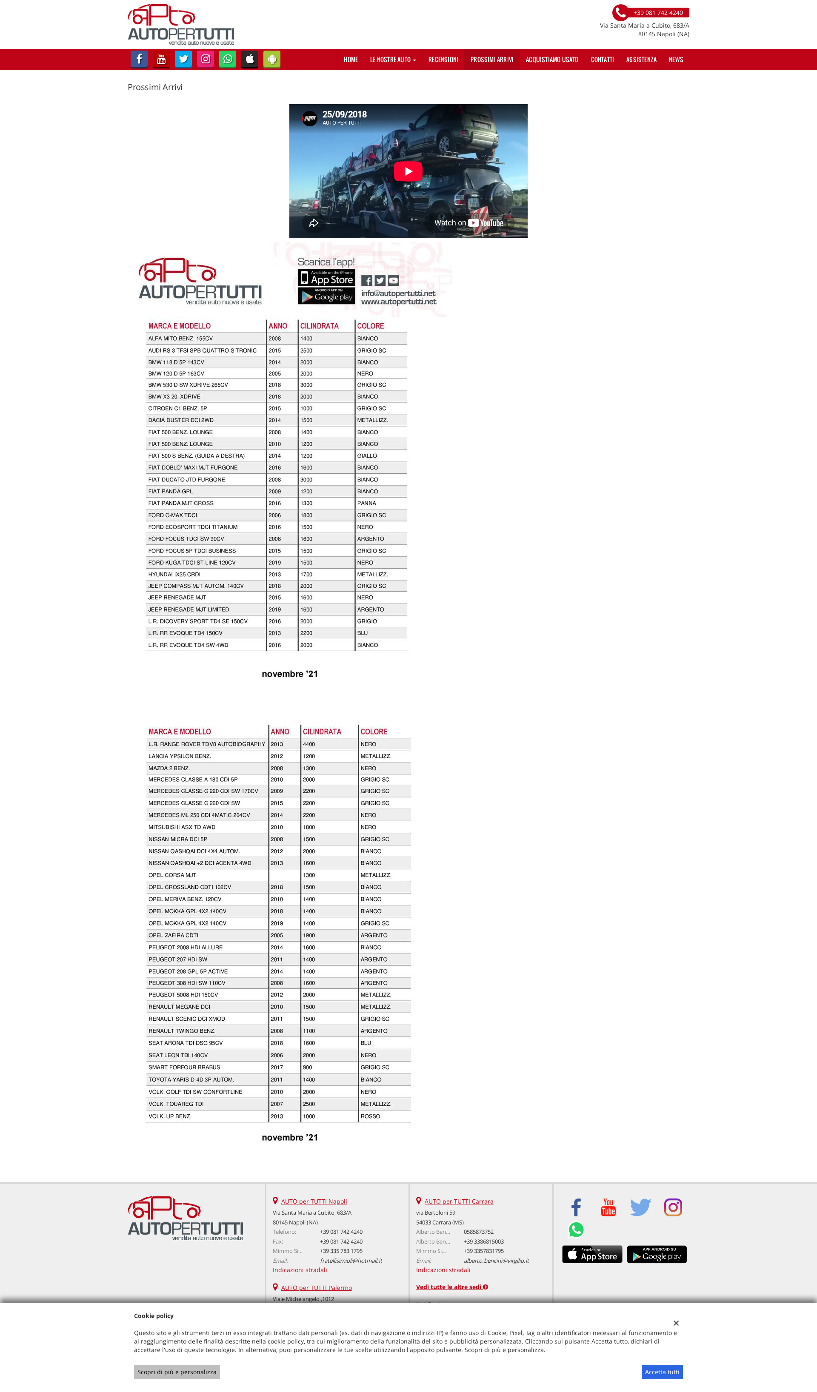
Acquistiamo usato (552, 59)
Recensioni (443, 59)
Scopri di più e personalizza (177, 1372)
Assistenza (641, 59)
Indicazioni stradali (300, 1270)
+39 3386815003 (484, 1241)
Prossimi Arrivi (492, 59)
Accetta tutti (662, 1372)
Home (351, 59)
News (676, 59)
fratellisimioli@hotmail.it (351, 1260)
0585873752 (479, 1231)
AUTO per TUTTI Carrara (459, 1201)
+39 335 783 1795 (341, 1251)
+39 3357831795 (484, 1251)
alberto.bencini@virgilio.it (496, 1260)
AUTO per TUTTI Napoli (314, 1201)
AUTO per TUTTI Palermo (316, 1288)
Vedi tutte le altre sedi (449, 1287)
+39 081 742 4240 (341, 1231)
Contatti (602, 59)
